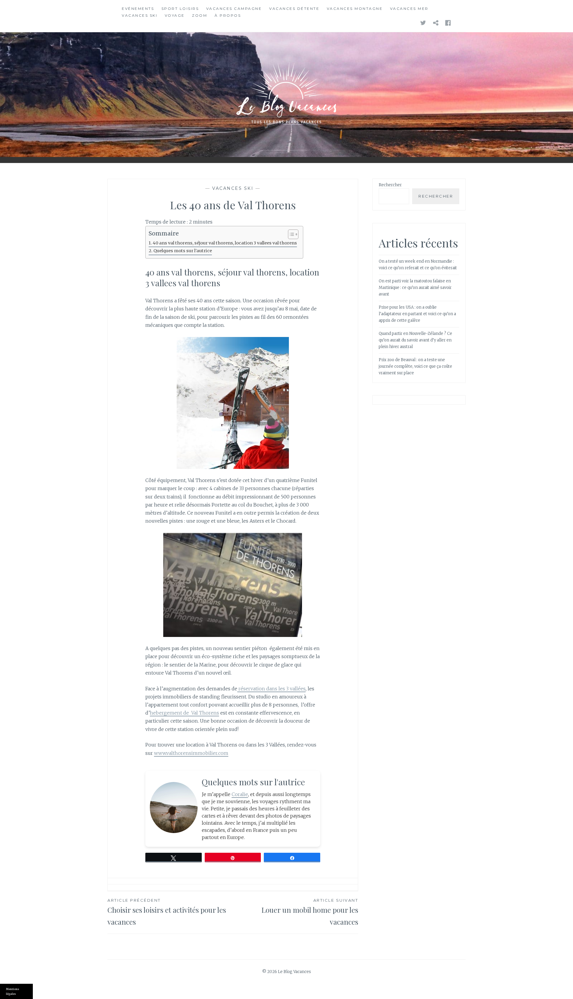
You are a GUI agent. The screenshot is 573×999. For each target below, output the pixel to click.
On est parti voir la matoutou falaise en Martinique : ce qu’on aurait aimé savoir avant (415, 287)
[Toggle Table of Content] (290, 234)
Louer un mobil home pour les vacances (309, 912)
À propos (228, 15)
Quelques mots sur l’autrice (182, 250)
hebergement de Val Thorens (184, 713)
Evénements (138, 8)
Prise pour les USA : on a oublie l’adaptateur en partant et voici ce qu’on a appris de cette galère (417, 314)
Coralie (240, 794)
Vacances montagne (355, 8)
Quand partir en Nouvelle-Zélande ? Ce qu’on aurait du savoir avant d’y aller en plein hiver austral (415, 340)
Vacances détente (294, 8)
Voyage (175, 15)
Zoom (199, 15)
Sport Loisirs (180, 8)
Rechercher (390, 184)
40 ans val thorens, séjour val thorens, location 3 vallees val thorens (225, 243)
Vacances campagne (234, 8)
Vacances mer (409, 8)
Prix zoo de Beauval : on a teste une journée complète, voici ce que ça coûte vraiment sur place (415, 366)
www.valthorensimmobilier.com (191, 753)
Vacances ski (139, 15)
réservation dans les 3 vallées (271, 689)
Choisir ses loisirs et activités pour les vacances (166, 912)
